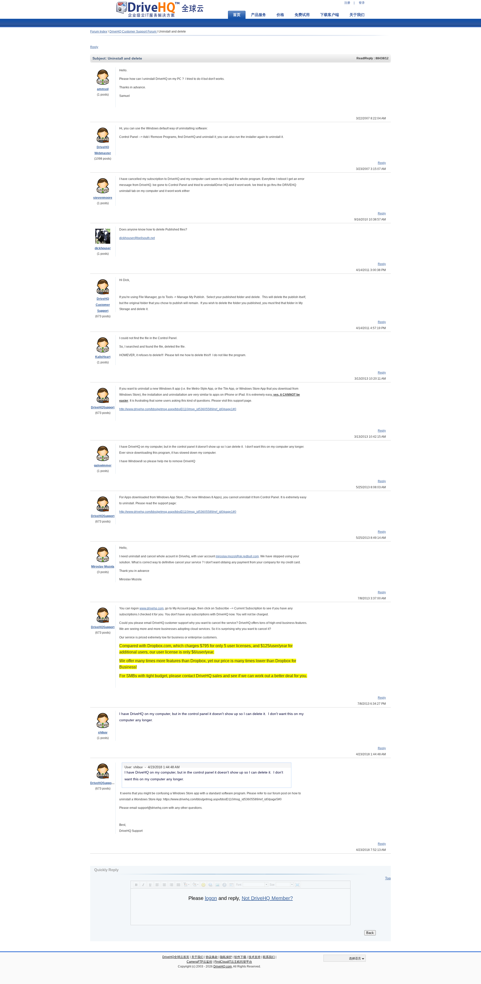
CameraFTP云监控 (199, 961)
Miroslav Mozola (102, 566)
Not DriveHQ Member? (267, 898)
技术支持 (255, 957)
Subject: (100, 58)
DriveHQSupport (102, 407)
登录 (362, 3)
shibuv (102, 732)
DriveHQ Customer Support (103, 305)
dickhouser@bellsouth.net (137, 238)
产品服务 (258, 15)
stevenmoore (102, 197)
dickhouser (103, 248)
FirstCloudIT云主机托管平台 (233, 961)
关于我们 (357, 15)
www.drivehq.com (152, 608)
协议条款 (212, 957)
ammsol (102, 89)
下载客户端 (329, 15)
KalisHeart (102, 357)
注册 (347, 3)
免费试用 (302, 15)
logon (211, 898)
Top (388, 878)
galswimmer (102, 465)
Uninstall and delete (172, 31)
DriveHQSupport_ (102, 783)
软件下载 (240, 957)
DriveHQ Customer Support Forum (133, 31)
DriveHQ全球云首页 (175, 957)
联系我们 (269, 957)
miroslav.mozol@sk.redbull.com (237, 556)
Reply (94, 47)
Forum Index (98, 31)
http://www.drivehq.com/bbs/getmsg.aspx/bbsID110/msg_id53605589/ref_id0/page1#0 (177, 409)
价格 (280, 15)
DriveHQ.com (222, 966)
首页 (237, 15)
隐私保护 (226, 957)
